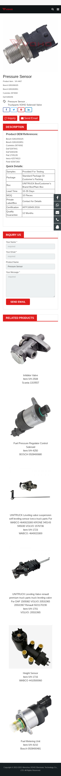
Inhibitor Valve (30, 375)
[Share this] (6, 109)
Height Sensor (30, 673)
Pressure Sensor (16, 101)
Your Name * (11, 242)
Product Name (12, 262)
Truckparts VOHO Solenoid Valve (25, 104)
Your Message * (13, 272)
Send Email (31, 118)
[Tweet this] (13, 109)
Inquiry (11, 118)
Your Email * (11, 252)
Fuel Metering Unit (30, 741)
